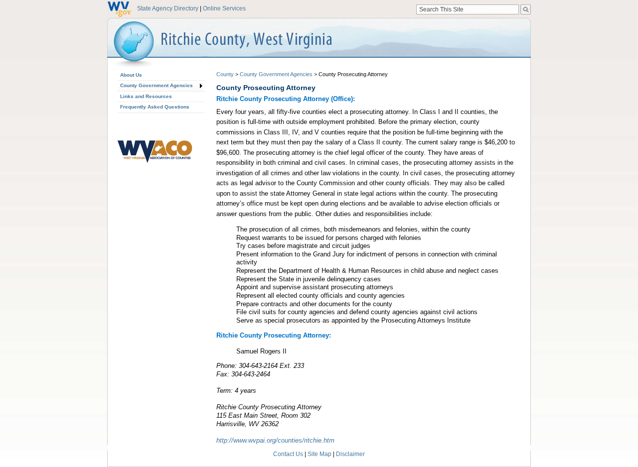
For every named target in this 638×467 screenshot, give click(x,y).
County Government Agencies (156, 85)
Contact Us (288, 454)
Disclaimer (350, 454)
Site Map (319, 454)
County (225, 74)
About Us (131, 75)
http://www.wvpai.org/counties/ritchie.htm (275, 440)
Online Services (224, 8)
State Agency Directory (167, 8)
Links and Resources (146, 96)
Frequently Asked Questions (154, 107)
